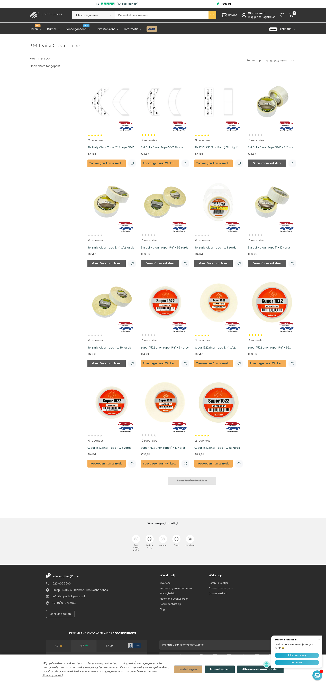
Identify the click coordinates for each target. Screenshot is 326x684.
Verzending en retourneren (176, 588)
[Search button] (212, 15)
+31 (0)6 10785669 (64, 603)
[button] (317, 675)
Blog (162, 609)
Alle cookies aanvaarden (260, 669)
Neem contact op (170, 604)
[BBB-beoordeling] (134, 646)
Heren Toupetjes (218, 583)
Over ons (165, 583)
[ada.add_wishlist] (132, 163)
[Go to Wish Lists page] (282, 15)
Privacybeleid (167, 593)
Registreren (268, 17)
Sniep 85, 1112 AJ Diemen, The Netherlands (80, 590)
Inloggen (253, 17)
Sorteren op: (254, 60)
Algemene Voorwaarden (174, 598)
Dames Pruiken (218, 593)
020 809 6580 (62, 584)
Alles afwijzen (220, 669)
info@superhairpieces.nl (69, 596)
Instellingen (188, 669)
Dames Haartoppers (221, 588)
